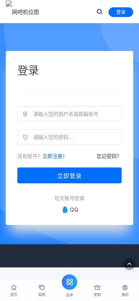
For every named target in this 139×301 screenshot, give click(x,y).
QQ (74, 209)
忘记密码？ (109, 156)
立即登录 (69, 175)
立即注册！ (55, 156)
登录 (120, 12)
